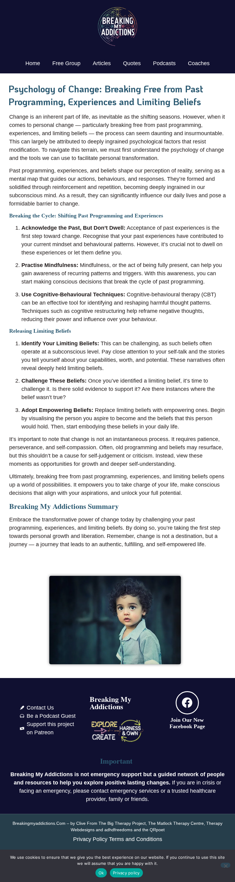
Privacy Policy (90, 839)
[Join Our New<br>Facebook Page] (187, 702)
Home (32, 63)
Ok (101, 872)
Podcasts (164, 63)
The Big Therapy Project (122, 823)
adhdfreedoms (118, 829)
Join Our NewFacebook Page (187, 723)
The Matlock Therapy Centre (176, 823)
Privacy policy (126, 872)
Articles (102, 63)
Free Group (66, 63)
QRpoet (157, 829)
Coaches (199, 63)
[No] (225, 865)
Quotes (132, 63)
